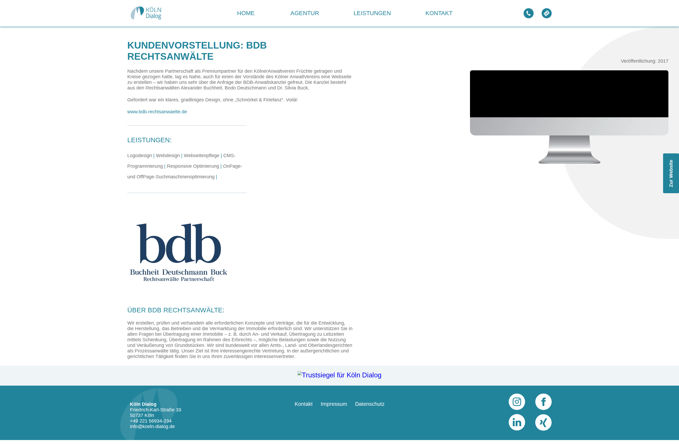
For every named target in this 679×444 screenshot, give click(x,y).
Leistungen (372, 13)
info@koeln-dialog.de (152, 426)
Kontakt (438, 13)
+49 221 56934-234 (151, 421)
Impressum (334, 404)
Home (246, 13)
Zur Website (671, 173)
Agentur (304, 13)
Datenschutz (370, 404)
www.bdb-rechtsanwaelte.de (157, 111)
